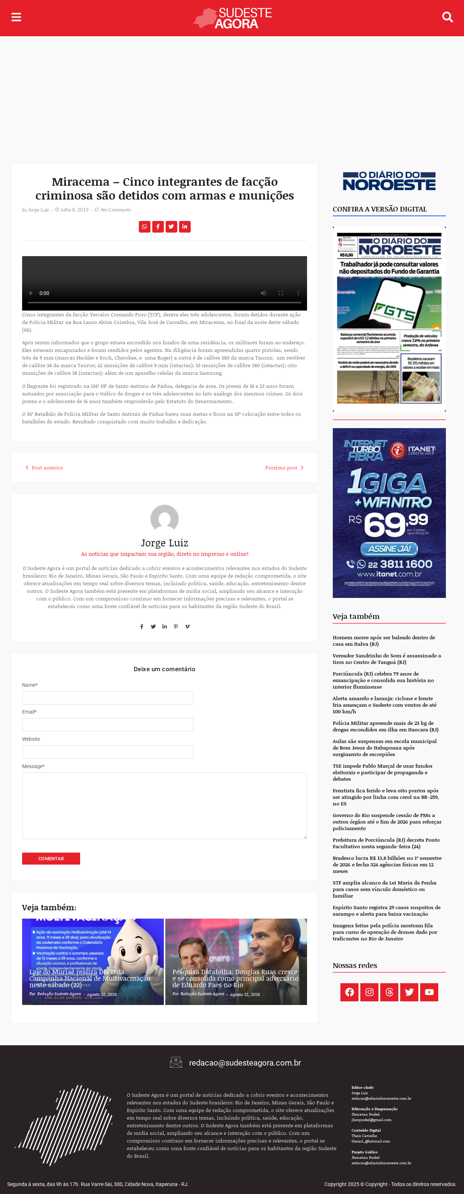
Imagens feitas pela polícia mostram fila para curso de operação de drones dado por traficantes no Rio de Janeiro (385, 932)
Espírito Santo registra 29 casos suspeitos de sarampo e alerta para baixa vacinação (386, 911)
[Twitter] (153, 626)
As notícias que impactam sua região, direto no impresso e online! (164, 554)
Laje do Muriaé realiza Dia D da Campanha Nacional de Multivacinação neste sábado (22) (89, 978)
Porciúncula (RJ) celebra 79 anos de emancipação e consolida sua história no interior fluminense (383, 680)
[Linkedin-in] (165, 626)
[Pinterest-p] (176, 626)
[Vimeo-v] (187, 626)
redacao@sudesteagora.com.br (245, 1062)
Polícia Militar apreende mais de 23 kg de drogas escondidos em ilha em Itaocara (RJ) (386, 726)
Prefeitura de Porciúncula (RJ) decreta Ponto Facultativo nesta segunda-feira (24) (386, 843)
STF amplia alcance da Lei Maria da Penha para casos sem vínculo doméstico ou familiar (384, 889)
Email (29, 711)
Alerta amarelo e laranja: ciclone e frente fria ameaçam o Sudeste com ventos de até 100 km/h (384, 705)
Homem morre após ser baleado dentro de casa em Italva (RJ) (384, 641)
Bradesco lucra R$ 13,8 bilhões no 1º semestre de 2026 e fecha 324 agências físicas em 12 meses (387, 865)
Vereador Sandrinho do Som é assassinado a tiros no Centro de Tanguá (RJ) (387, 659)
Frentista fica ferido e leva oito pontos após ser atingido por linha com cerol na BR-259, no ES (386, 797)
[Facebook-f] (142, 626)
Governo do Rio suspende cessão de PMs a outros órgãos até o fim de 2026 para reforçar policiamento (387, 822)
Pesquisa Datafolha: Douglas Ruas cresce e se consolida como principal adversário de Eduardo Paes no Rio (235, 978)
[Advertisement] (232, 90)
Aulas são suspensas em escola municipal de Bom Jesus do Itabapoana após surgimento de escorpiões (385, 748)
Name (30, 685)
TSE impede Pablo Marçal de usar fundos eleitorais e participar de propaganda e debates (382, 773)
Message (33, 766)
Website (31, 739)
